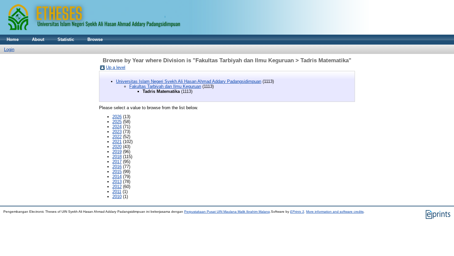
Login (9, 49)
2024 (117, 126)
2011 (116, 191)
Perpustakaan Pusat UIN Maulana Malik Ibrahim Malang (227, 211)
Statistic (65, 39)
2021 (117, 141)
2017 (117, 161)
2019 (117, 151)
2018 (117, 156)
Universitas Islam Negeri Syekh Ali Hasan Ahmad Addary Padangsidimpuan (188, 81)
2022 (117, 136)
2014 (117, 176)
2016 (117, 166)
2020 (117, 146)
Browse (95, 39)
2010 (117, 196)
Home (13, 39)
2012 (117, 186)
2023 (117, 131)
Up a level (115, 67)
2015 (117, 171)
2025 (117, 121)
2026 (117, 116)
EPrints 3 (297, 211)
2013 (117, 181)
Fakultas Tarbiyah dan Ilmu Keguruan (165, 86)
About (38, 39)
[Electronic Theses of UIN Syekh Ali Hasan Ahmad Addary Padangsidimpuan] (184, 33)
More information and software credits (335, 211)
